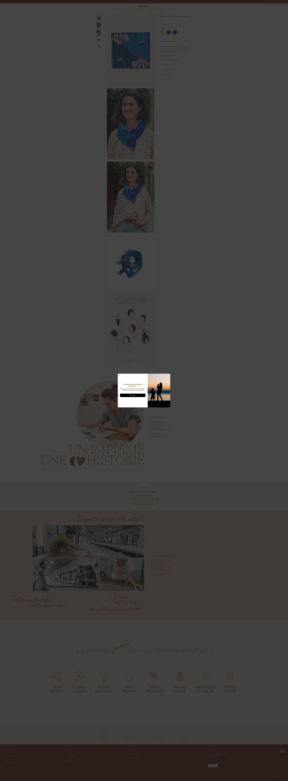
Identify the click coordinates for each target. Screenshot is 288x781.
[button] (119, 375)
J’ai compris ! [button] (132, 395)
